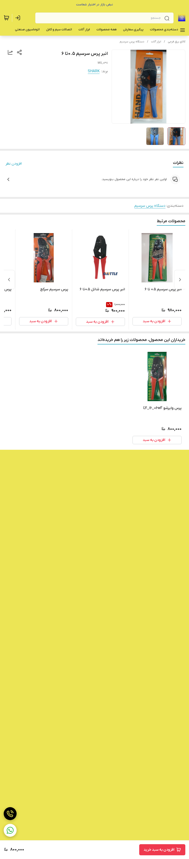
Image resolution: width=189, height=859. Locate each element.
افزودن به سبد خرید (159, 849)
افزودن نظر (14, 163)
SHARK (94, 71)
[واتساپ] (10, 830)
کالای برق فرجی (176, 42)
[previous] (180, 279)
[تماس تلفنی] (10, 813)
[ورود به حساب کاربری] (18, 18)
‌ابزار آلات (156, 42)
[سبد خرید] (6, 18)
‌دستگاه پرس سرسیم (132, 42)
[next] (9, 279)
